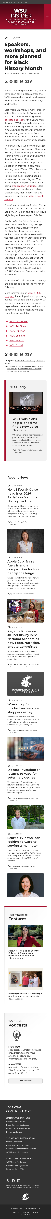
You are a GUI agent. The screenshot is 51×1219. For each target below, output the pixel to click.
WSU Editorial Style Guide (17, 1165)
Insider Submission (14, 1142)
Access (16, 1213)
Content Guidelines (18, 1118)
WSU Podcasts (26, 1081)
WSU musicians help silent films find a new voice (25, 422)
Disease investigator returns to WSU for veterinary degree (23, 773)
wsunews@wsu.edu (33, 1187)
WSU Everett (17, 340)
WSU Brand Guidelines (16, 1162)
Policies (25, 1213)
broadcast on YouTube (24, 186)
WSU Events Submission (17, 1152)
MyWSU (35, 1213)
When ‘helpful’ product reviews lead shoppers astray (23, 708)
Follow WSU (25, 1215)
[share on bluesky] (21, 81)
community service (29, 366)
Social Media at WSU (15, 1169)
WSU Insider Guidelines (16, 1121)
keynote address (13, 120)
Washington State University (15, 2)
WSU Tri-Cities (18, 326)
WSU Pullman (17, 331)
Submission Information (20, 1138)
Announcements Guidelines (18, 1128)
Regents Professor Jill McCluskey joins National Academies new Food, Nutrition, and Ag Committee (23, 638)
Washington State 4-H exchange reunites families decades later (25, 995)
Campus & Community (25, 360)
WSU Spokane (18, 335)
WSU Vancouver (19, 321)
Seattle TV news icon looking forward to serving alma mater (23, 841)
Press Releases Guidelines (17, 1125)
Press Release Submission (17, 1145)
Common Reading (14, 366)
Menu (47, 16)
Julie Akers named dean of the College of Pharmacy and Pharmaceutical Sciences (24, 953)
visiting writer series (21, 371)
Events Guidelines (14, 1132)
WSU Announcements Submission (21, 1149)
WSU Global (16, 345)
